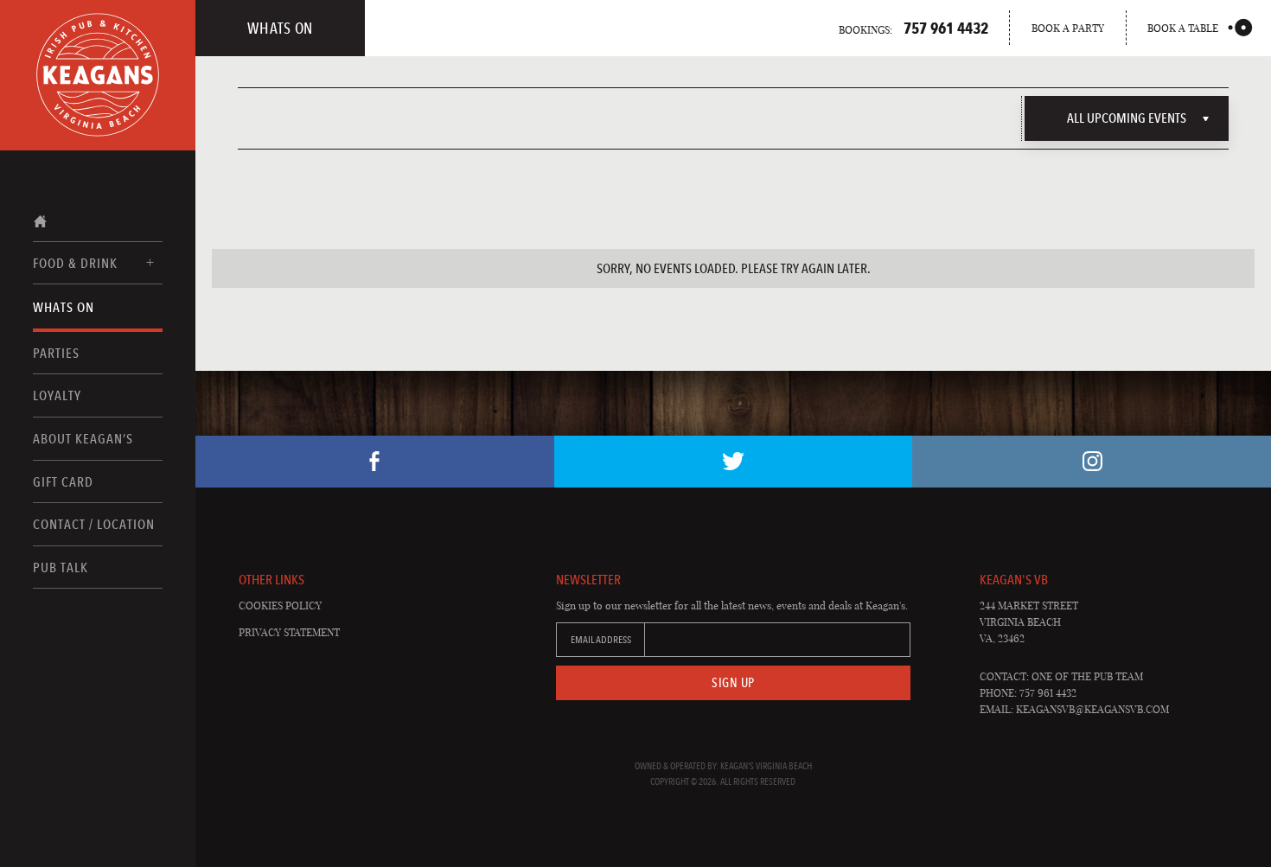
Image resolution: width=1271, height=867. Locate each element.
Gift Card (63, 482)
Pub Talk (60, 567)
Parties (56, 353)
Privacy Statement (289, 632)
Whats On (63, 307)
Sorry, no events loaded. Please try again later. (734, 268)
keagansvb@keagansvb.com (1092, 709)
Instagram (1091, 462)
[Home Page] (97, 75)
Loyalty (57, 395)
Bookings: (913, 27)
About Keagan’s (83, 438)
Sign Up (733, 683)
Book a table (1182, 28)
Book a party (1067, 28)
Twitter (733, 462)
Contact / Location (94, 524)
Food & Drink (75, 263)
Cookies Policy (280, 605)
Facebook (374, 462)
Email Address (601, 640)
